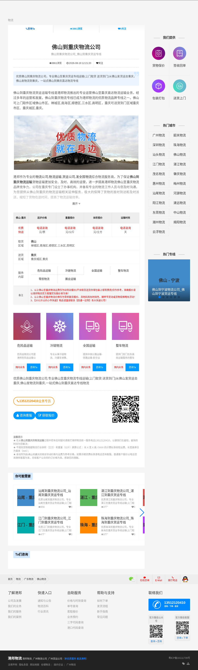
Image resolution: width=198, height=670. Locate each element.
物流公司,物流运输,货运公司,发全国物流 (64, 176)
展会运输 (70, 278)
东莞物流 (159, 212)
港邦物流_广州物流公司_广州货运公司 (35, 658)
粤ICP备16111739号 (179, 658)
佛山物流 (179, 154)
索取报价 (72, 611)
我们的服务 (14, 611)
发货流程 (102, 606)
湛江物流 (179, 164)
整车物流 (123, 270)
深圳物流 (159, 145)
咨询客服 (25, 415)
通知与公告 (44, 600)
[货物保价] (158, 48)
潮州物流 (159, 222)
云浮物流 (159, 232)
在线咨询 (144, 580)
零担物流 (44, 278)
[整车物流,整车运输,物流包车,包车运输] (125, 314)
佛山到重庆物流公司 (76, 47)
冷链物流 (70, 270)
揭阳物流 (179, 222)
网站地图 (34, 664)
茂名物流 (159, 174)
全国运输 (96, 270)
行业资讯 (43, 611)
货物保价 (158, 65)
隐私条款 (23, 664)
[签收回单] (179, 48)
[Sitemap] (188, 663)
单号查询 (72, 606)
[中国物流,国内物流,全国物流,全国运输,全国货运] (92, 314)
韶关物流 (179, 135)
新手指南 (102, 611)
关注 (123, 28)
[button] (142, 512)
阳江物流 (159, 203)
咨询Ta (31, 28)
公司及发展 (14, 600)
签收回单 (179, 65)
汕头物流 (159, 154)
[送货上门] (179, 81)
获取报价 (48, 415)
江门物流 (159, 164)
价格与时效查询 (76, 600)
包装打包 (158, 98)
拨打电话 (172, 580)
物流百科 (43, 606)
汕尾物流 (159, 193)
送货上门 (179, 98)
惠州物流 (159, 183)
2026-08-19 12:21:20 (79, 63)
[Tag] (183, 663)
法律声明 (12, 664)
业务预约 (72, 616)
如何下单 (102, 600)
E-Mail (158, 580)
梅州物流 (179, 183)
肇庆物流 (179, 174)
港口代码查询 (75, 627)
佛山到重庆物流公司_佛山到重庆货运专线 (76, 54)
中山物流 (179, 212)
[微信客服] (132, 579)
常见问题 (102, 616)
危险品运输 (44, 270)
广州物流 (159, 135)
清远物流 (179, 203)
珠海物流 (179, 145)
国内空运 (58, 664)
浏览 (77, 28)
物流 (10, 20)
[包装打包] (158, 81)
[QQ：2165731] (185, 579)
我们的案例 (14, 616)
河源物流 (179, 193)
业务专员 (35, 401)
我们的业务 (14, 606)
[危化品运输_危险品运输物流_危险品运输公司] (26, 314)
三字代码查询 (75, 622)
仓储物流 (45, 664)
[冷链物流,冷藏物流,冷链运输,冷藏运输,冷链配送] (59, 314)
